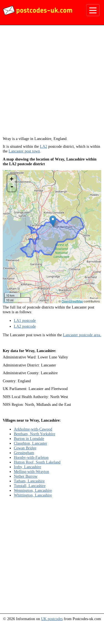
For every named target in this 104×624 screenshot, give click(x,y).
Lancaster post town (24, 151)
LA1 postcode (25, 320)
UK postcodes (52, 619)
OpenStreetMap (72, 301)
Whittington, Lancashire (33, 495)
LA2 (43, 146)
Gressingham (24, 452)
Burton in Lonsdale (29, 438)
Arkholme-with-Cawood (33, 429)
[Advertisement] (52, 83)
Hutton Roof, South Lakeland (37, 462)
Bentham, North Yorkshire (34, 434)
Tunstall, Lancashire (29, 485)
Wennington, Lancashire (33, 490)
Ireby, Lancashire (27, 467)
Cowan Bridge (25, 448)
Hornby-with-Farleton (31, 457)
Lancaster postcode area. (82, 335)
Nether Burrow (25, 476)
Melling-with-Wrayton (31, 471)
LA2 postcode (25, 326)
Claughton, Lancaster (30, 443)
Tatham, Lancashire (29, 481)
